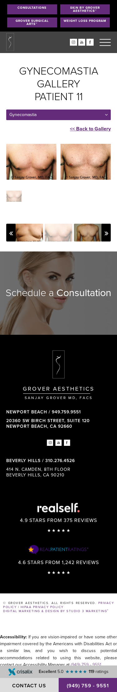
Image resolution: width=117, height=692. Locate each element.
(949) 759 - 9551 (86, 664)
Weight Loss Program (85, 21)
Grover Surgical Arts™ (32, 22)
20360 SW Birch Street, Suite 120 (48, 423)
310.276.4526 (60, 460)
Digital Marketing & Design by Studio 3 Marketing (56, 611)
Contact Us (29, 686)
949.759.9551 (66, 412)
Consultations (31, 8)
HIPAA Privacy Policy (42, 607)
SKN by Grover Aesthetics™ (85, 9)
